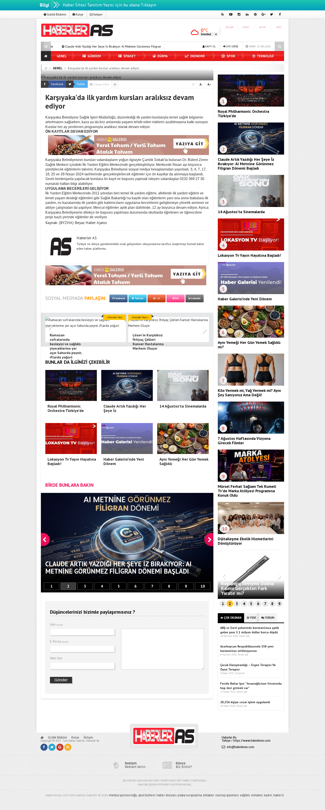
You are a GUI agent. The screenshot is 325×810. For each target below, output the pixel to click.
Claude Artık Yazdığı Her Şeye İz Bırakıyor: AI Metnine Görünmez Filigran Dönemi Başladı (61, 46)
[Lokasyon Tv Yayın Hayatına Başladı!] (251, 249)
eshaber (257, 795)
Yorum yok (244, 636)
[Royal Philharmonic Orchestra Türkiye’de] (251, 105)
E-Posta (59, 641)
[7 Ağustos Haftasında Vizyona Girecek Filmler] (251, 433)
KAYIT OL (210, 46)
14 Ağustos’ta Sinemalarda (150, 46)
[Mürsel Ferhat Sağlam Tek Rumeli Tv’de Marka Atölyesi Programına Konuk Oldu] (251, 481)
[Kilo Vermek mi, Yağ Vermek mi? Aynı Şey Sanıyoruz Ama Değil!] (251, 385)
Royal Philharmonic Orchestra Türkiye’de (243, 113)
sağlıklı (245, 795)
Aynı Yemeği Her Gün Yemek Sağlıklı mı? (249, 344)
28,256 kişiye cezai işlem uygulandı (245, 702)
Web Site (56, 658)
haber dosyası (166, 795)
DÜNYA (162, 56)
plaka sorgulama (190, 795)
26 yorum (240, 673)
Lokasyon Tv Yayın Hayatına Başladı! (249, 255)
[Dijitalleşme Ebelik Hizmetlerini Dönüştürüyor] (251, 533)
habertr (278, 795)
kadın (268, 795)
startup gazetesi (227, 795)
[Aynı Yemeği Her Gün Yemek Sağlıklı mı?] (251, 337)
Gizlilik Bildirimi (56, 14)
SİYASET (129, 56)
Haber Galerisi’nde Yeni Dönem (245, 298)
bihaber (208, 795)
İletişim (97, 14)
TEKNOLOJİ (264, 56)
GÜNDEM (94, 56)
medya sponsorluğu (123, 795)
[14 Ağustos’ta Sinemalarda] (251, 206)
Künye (79, 14)
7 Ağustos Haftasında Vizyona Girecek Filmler (244, 440)
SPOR (230, 56)
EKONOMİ (197, 56)
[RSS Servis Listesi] (67, 747)
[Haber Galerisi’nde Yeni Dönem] (251, 293)
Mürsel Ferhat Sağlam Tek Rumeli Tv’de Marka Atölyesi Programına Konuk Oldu (247, 491)
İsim (56, 624)
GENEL (62, 56)
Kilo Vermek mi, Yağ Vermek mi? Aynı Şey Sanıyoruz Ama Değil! (249, 392)
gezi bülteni (146, 795)
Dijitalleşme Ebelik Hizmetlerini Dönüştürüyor (245, 541)
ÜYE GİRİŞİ (232, 46)
